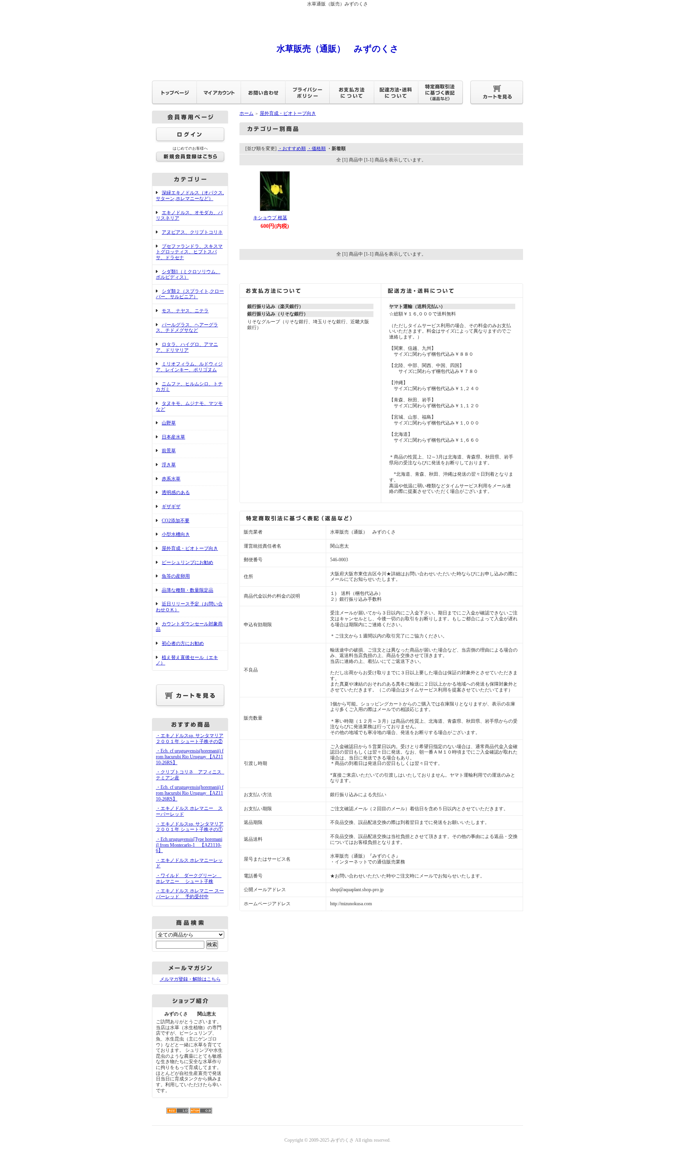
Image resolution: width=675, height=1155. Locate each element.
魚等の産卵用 (176, 576)
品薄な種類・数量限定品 (187, 590)
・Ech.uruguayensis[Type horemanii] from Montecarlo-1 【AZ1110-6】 (189, 844)
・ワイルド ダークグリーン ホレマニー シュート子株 (188, 878)
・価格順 (316, 148)
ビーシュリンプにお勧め (187, 562)
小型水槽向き (176, 534)
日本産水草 (173, 437)
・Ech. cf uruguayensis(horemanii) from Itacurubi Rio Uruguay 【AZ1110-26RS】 (189, 756)
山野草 (169, 423)
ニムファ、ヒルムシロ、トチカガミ (189, 386)
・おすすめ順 (292, 148)
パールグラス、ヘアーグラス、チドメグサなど (187, 327)
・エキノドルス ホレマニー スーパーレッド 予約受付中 (190, 893)
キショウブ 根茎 (270, 217)
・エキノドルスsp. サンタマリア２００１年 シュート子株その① (189, 827)
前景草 (169, 450)
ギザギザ (171, 506)
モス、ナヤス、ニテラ (185, 310)
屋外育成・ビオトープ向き (190, 548)
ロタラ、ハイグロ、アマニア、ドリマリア (187, 347)
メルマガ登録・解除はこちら (190, 979)
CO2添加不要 (175, 520)
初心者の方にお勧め (183, 643)
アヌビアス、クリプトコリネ (192, 232)
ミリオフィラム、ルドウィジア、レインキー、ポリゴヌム (189, 366)
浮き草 (169, 464)
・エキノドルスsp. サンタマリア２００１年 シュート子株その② (189, 738)
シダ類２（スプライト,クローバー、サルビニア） (190, 294)
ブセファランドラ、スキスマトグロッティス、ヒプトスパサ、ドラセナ (189, 252)
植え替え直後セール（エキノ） (187, 660)
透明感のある (176, 492)
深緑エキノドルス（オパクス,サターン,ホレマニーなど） (190, 195)
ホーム (246, 113)
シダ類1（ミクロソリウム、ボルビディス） (188, 274)
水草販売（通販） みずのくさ (338, 49)
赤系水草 (171, 479)
